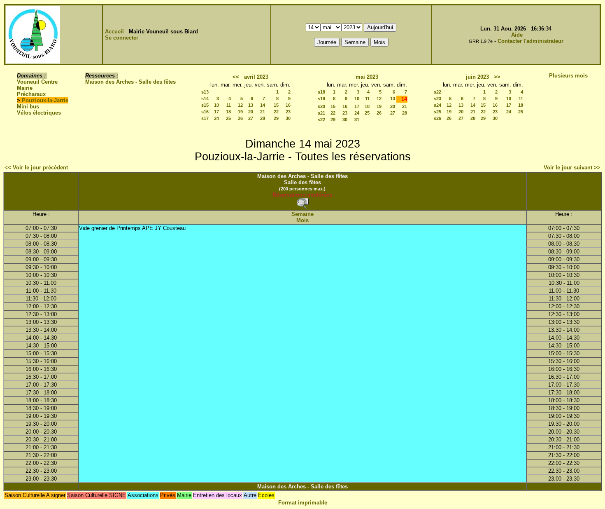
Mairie (25, 88)
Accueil (114, 31)
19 (240, 111)
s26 (437, 118)
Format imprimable (302, 503)
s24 (437, 105)
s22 (321, 119)
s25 (437, 111)
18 (228, 111)
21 (262, 111)
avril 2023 (256, 77)
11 (228, 105)
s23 (437, 98)
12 (240, 105)
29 (276, 118)
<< (236, 77)
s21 (321, 112)
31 (356, 119)
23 (288, 111)
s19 (321, 98)
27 (250, 118)
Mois (302, 220)
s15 (205, 105)
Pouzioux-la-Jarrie (45, 100)
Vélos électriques (39, 113)
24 (216, 118)
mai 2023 (367, 77)
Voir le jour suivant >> (572, 167)
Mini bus (28, 106)
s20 (321, 106)
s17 (205, 118)
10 (216, 105)
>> (497, 77)
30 (288, 118)
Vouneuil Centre (37, 82)
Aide (517, 35)
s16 (205, 111)
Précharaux (31, 94)
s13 (205, 91)
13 (250, 105)
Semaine (302, 214)
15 (276, 105)
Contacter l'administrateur (530, 41)
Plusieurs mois (568, 76)
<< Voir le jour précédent (36, 167)
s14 (205, 98)
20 (250, 111)
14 (262, 105)
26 (240, 118)
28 (262, 118)
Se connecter (121, 38)
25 (228, 118)
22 (276, 111)
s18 (321, 91)
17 (216, 111)
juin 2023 (477, 77)
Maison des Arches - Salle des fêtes (130, 82)
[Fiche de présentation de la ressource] (302, 203)
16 (288, 105)
